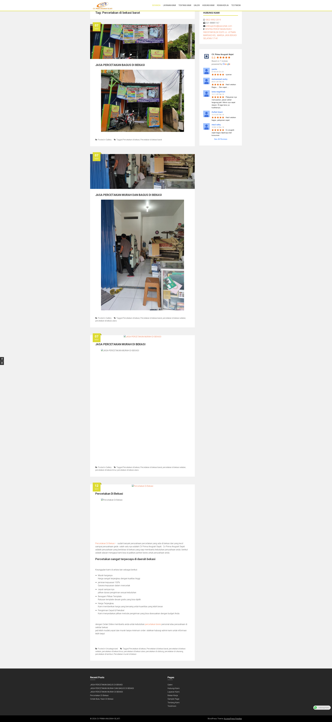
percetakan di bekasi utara (106, 321)
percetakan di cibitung (155, 651)
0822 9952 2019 (213, 20)
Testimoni (236, 5)
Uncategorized (112, 649)
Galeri (197, 5)
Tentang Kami (184, 5)
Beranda (156, 5)
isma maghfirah (218, 91)
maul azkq (216, 124)
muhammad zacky (219, 79)
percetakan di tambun (104, 654)
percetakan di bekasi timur (105, 470)
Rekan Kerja (223, 5)
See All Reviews (220, 139)
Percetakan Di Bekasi (109, 493)
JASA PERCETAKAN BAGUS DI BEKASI (120, 65)
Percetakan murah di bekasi (125, 654)
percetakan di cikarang (174, 651)
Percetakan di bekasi (131, 140)
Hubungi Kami (208, 5)
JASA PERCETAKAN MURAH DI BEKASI (120, 344)
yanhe (214, 69)
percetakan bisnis (153, 624)
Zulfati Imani (217, 112)
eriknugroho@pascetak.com (219, 26)
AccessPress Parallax (233, 719)
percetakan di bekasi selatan (174, 318)
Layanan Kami (169, 5)
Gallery (109, 140)
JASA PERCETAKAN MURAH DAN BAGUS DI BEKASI (128, 195)
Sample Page (173, 699)
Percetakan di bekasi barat (151, 140)
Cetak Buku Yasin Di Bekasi (101, 699)
